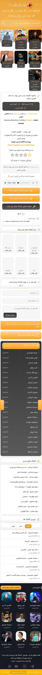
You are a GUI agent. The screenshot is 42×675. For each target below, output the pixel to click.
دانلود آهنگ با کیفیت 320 (19, 190)
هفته (28, 526)
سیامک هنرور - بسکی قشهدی (27, 558)
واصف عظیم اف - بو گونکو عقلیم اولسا (24, 482)
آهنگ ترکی (32, 10)
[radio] (30, 155)
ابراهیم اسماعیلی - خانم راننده (27, 567)
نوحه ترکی (27, 16)
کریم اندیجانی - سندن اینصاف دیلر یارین (24, 467)
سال (13, 526)
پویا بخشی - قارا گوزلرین (29, 511)
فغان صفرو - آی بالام (30, 492)
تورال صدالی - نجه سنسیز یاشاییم (26, 477)
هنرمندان (19, 10)
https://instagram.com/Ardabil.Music (21, 145)
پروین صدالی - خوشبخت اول (27, 472)
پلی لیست (5, 10)
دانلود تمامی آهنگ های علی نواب (19, 206)
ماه (20, 526)
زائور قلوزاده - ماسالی (30, 496)
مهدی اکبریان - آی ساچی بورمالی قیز (25, 533)
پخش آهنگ (12, 16)
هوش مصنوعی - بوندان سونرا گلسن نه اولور (22, 575)
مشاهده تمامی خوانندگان (11, 587)
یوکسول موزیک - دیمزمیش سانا (26, 487)
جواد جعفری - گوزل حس (29, 501)
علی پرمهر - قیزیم (31, 541)
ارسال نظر (11, 315)
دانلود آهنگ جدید (31, 114)
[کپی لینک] (38, 218)
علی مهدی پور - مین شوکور (28, 506)
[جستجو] (3, 23)
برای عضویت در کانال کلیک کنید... (21, 672)
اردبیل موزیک (18, 5)
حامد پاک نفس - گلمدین (29, 550)
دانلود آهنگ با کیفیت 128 (19, 198)
